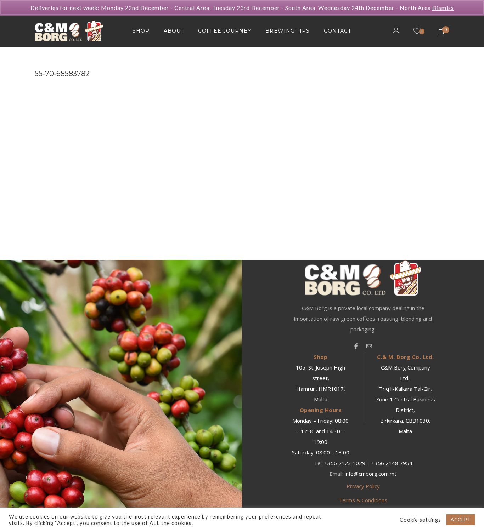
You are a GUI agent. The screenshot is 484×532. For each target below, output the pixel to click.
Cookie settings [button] (420, 520)
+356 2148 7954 (391, 463)
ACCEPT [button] (461, 519)
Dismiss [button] (443, 7)
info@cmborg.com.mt (370, 473)
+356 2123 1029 (344, 463)
